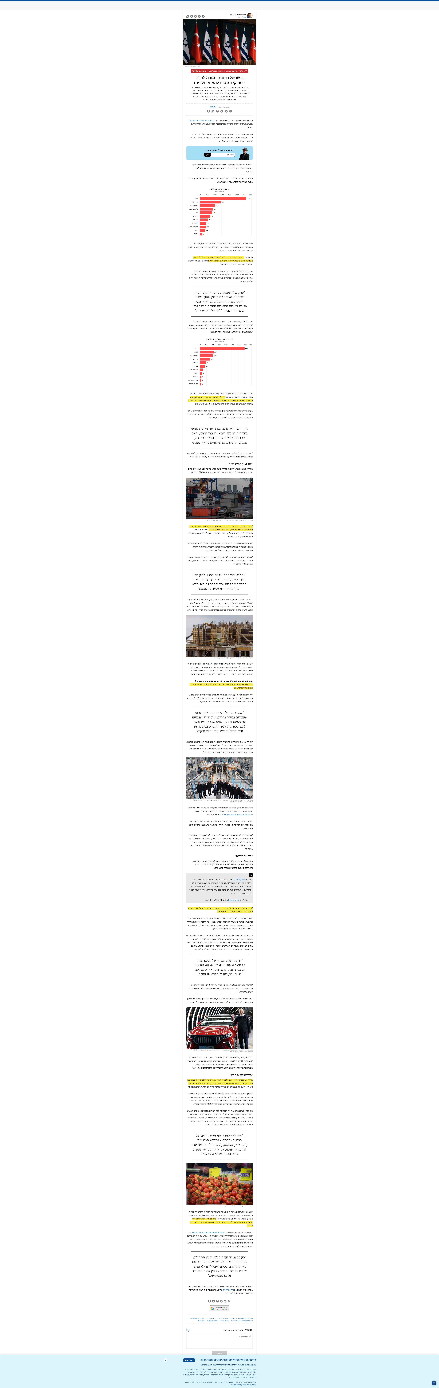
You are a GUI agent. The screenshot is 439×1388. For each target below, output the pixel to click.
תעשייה (225, 1318)
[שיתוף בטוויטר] (195, 16)
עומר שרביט (241, 15)
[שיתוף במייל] (199, 16)
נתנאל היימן (225, 1321)
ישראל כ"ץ (234, 1321)
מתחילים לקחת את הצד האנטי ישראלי (208, 1233)
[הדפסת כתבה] (208, 111)
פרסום (219, 1353)
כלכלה (232, 15)
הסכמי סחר (242, 1318)
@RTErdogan (239, 880)
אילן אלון (201, 1321)
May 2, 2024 (234, 900)
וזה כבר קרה (228, 1290)
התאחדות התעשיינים (197, 1318)
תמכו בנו (189, 1360)
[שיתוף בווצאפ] (188, 16)
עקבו (212, 107)
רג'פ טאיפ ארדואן (247, 1321)
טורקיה (232, 1318)
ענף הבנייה (210, 1318)
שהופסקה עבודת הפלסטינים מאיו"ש (237, 815)
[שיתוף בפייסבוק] (192, 16)
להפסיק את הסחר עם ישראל (202, 121)
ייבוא (218, 1318)
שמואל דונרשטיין (212, 1321)
